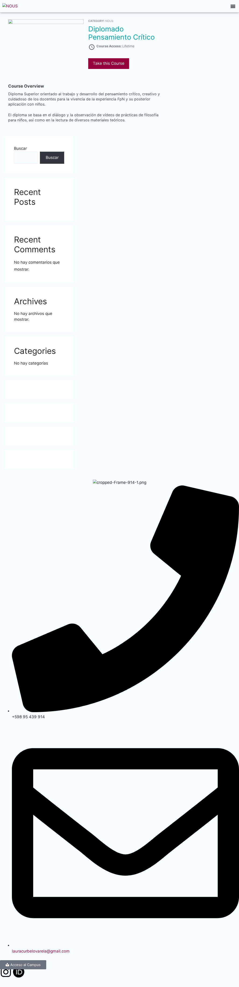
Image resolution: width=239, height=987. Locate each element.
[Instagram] (6, 972)
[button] (233, 6)
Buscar (20, 148)
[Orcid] (19, 972)
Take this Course (108, 63)
